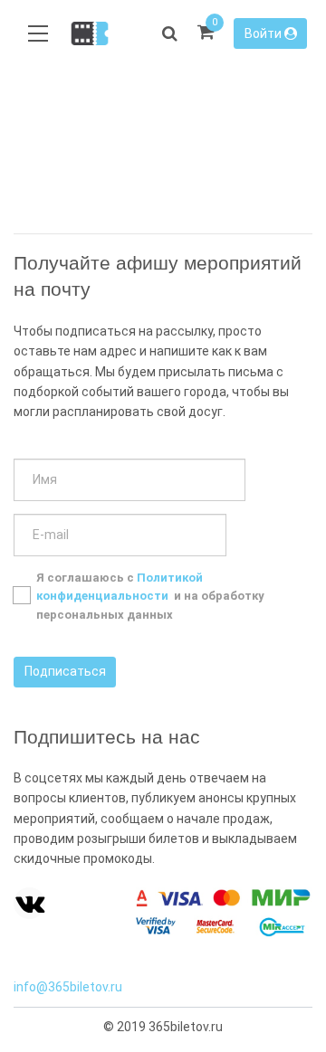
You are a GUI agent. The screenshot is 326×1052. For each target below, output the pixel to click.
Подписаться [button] (65, 671)
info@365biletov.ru (68, 987)
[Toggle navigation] (38, 34)
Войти (264, 33)
